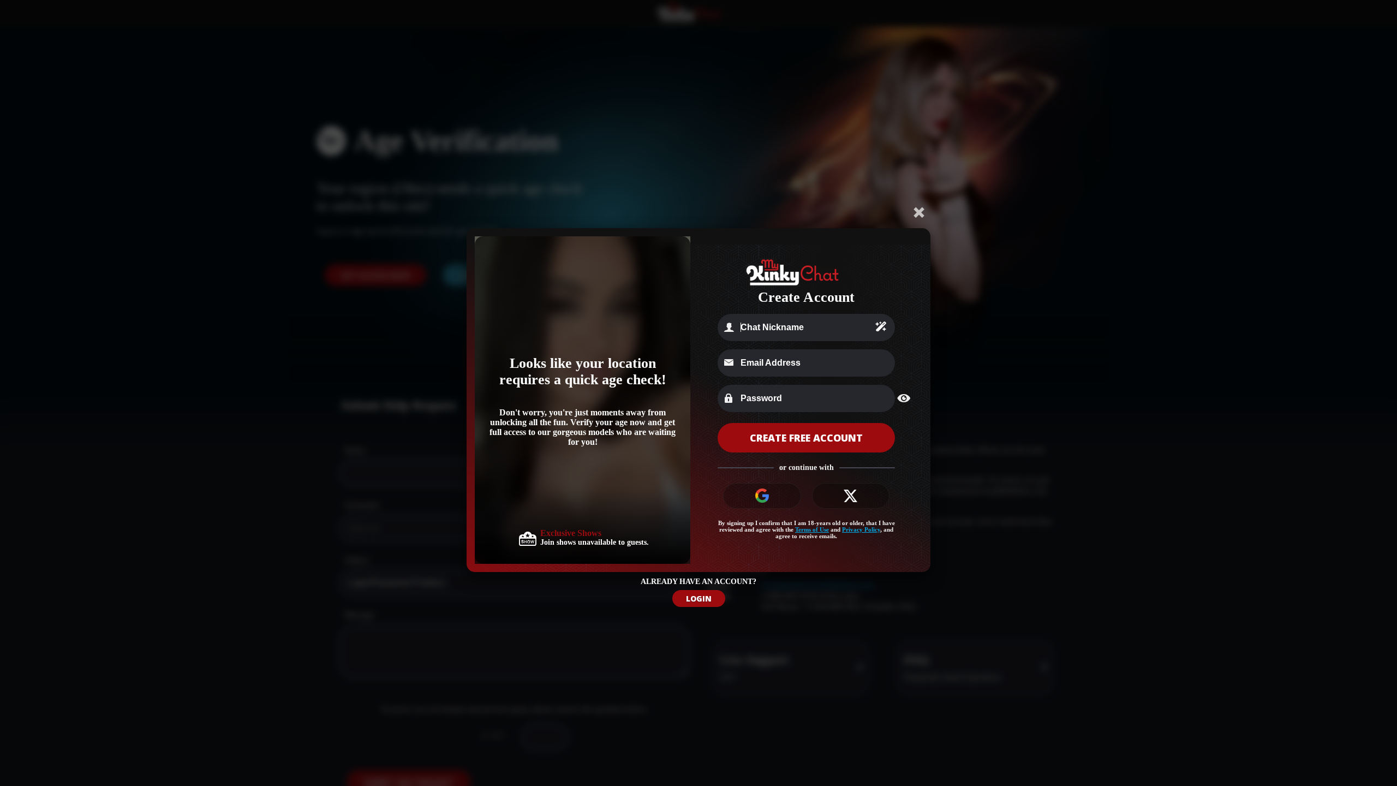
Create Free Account (806, 437)
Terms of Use (812, 529)
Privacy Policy (861, 529)
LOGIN (699, 598)
